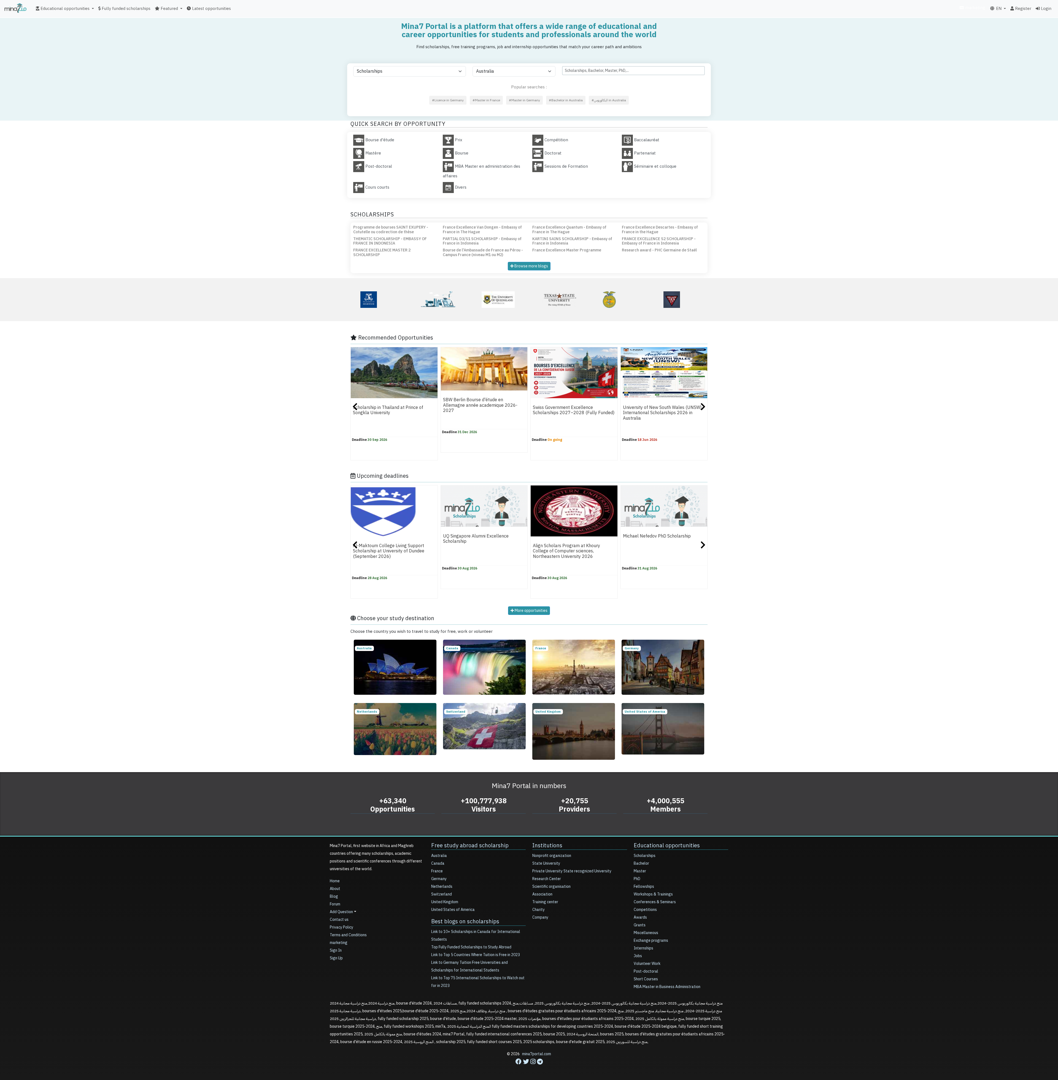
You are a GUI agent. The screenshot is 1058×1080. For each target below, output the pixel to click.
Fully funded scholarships (125, 9)
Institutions (547, 845)
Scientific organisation (551, 886)
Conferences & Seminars (655, 902)
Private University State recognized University (571, 871)
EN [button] (998, 9)
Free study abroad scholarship (470, 845)
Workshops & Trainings (653, 894)
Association (542, 894)
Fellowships (644, 886)
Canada (437, 863)
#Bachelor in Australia (566, 100)
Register (1022, 9)
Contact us (339, 919)
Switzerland (441, 894)
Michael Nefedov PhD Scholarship (657, 536)
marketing (974, 8)
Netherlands (441, 886)
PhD (637, 879)
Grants (640, 925)
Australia (439, 856)
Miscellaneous (646, 933)
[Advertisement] (529, 1067)
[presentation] (355, 407)
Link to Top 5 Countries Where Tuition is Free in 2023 (475, 955)
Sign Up (336, 958)
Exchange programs (651, 940)
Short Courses (646, 979)
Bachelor (641, 863)
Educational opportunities (667, 845)
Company (540, 917)
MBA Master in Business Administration (667, 987)
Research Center (546, 879)
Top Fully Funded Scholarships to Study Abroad (471, 947)
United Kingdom (444, 902)
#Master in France (486, 100)
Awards (640, 917)
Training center (545, 902)
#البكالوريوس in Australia (609, 100)
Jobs (638, 956)
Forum (335, 904)
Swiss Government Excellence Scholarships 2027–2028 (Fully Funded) (573, 410)
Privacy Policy (341, 927)
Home (335, 881)
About (335, 889)
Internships (643, 948)
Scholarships (644, 856)
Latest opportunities (211, 9)
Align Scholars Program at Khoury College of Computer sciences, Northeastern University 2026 (566, 551)
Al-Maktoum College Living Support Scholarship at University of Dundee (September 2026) (388, 551)
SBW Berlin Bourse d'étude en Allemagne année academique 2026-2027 (480, 405)
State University (546, 863)
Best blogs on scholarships (465, 921)
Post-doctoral (646, 971)
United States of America (453, 910)
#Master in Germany (524, 100)
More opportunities (530, 611)
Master (640, 871)
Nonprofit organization (551, 856)
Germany (439, 879)
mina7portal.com (536, 1054)
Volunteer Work (647, 964)
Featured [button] (169, 9)
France (437, 871)
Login (1045, 9)
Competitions (645, 910)
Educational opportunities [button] (64, 9)
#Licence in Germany (448, 100)
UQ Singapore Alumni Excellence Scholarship (476, 539)
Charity (538, 910)
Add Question (341, 912)
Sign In (336, 950)
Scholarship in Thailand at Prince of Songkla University (388, 410)
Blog (334, 896)
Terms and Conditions (348, 935)
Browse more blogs (531, 266)
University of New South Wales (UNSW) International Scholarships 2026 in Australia (662, 413)
